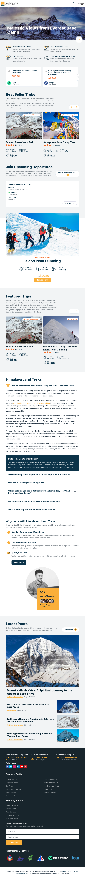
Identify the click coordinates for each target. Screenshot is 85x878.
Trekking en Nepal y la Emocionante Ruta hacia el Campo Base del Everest (30, 720)
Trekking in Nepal (12, 805)
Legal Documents (12, 783)
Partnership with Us (51, 783)
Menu (79, 4)
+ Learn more (19, 562)
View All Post (69, 629)
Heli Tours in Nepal (12, 815)
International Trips (12, 818)
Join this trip (69, 203)
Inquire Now (42, 280)
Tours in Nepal (11, 809)
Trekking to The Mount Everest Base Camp (24, 72)
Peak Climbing (11, 812)
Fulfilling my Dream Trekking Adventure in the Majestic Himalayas (59, 73)
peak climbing (44, 403)
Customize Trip (11, 796)
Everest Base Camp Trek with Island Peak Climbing (60, 348)
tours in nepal (32, 403)
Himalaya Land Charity (52, 786)
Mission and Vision (12, 779)
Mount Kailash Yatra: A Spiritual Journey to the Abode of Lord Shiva (39, 692)
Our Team (9, 786)
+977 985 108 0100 (19, 758)
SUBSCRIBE (14, 843)
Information (11, 710)
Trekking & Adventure (15, 697)
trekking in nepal (19, 403)
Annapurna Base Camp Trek (59, 142)
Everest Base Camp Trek (20, 142)
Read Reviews (11, 793)
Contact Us (48, 789)
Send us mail (41, 758)
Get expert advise (69, 758)
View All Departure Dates (67, 172)
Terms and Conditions (13, 789)
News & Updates (50, 793)
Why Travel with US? (51, 779)
